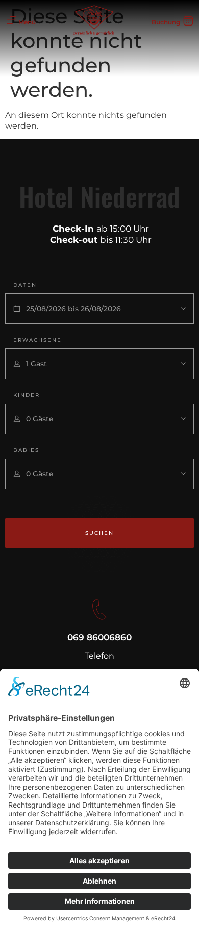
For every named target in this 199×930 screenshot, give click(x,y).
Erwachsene (37, 340)
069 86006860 (99, 637)
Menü (27, 22)
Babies (26, 450)
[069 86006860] (99, 609)
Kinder (26, 395)
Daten (25, 285)
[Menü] (11, 20)
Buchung (166, 22)
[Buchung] (188, 20)
